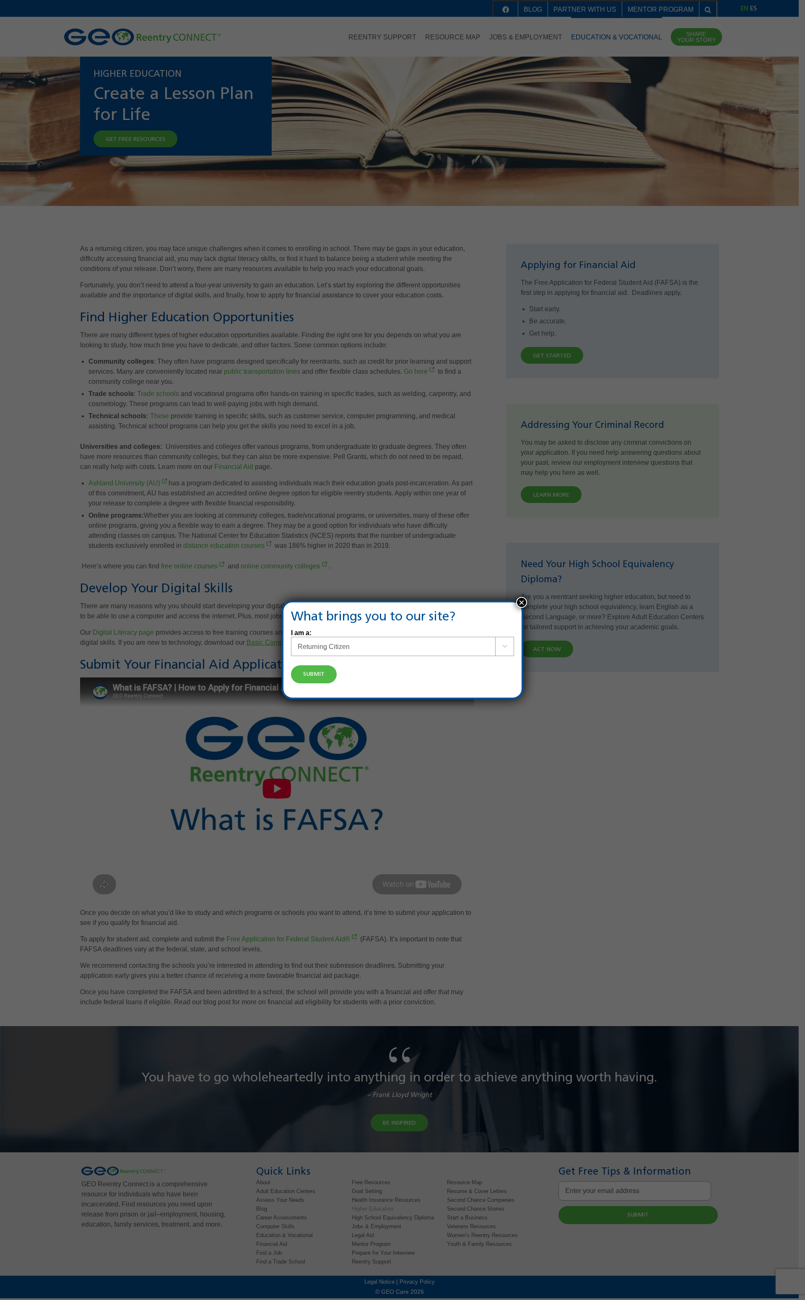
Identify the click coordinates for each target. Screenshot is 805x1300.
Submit (314, 674)
